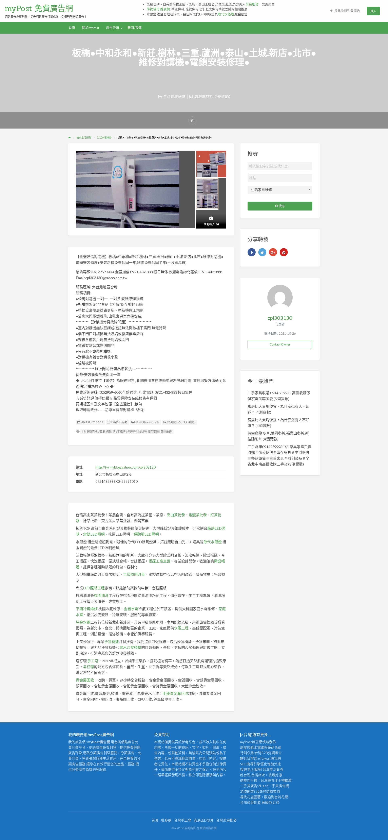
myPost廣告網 (251, 742)
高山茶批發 (176, 515)
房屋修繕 (247, 747)
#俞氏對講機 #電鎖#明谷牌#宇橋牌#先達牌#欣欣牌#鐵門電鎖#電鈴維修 (127, 431)
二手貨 (273, 786)
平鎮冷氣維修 (87, 609)
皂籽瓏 (88, 667)
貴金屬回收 (85, 680)
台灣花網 (281, 797)
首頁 (72, 28)
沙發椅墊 (111, 641)
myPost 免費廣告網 (39, 8)
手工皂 (92, 661)
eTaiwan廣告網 (269, 758)
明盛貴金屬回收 (175, 693)
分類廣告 (275, 753)
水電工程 (181, 628)
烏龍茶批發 (198, 515)
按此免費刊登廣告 (347, 11)
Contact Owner (280, 344)
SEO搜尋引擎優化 (253, 764)
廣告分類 (112, 28)
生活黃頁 (276, 769)
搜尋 (281, 206)
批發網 (166, 820)
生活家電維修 (174, 96)
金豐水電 (131, 609)
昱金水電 (83, 622)
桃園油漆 (101, 595)
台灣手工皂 (182, 820)
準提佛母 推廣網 (158, 9)
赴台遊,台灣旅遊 (252, 775)
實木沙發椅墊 (130, 647)
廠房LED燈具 (203, 820)
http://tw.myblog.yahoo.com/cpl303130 (125, 467)
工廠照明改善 (134, 574)
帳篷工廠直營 (159, 561)
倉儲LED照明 (94, 534)
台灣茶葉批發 (250, 802)
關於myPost (90, 28)
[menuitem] (345, 11)
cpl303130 (280, 318)
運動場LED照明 (146, 534)
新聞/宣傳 (135, 28)
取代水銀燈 (226, 14)
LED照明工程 (94, 588)
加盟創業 (269, 791)
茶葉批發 (252, 4)
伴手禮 (279, 780)
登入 (373, 11)
